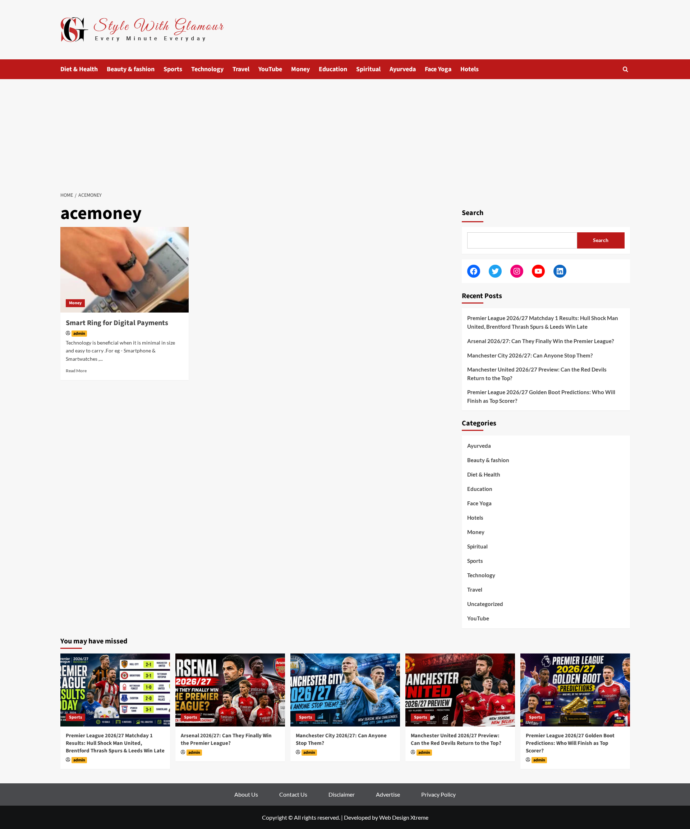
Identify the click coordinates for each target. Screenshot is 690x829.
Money (300, 69)
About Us (246, 794)
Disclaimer (341, 794)
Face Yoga (438, 69)
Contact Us (293, 794)
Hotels (469, 69)
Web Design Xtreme (403, 817)
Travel (241, 69)
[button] (625, 69)
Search (472, 213)
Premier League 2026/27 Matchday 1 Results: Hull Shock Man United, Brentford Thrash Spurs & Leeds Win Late (542, 322)
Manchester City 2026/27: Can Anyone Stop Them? (530, 355)
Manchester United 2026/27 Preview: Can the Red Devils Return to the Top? (537, 373)
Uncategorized (485, 604)
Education (333, 69)
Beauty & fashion (131, 69)
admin (79, 334)
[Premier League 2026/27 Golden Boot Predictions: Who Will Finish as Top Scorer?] (575, 689)
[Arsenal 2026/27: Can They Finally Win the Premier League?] (230, 689)
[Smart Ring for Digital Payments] (124, 270)
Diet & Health (79, 69)
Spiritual (368, 69)
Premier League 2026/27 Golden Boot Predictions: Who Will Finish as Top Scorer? (541, 396)
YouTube (270, 69)
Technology (207, 69)
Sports (173, 69)
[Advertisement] (345, 133)
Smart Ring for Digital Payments (117, 323)
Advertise (388, 794)
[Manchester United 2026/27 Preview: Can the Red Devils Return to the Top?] (460, 689)
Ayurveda (403, 69)
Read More (76, 370)
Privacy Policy (438, 794)
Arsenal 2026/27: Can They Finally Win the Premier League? (540, 341)
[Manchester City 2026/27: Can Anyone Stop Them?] (345, 689)
